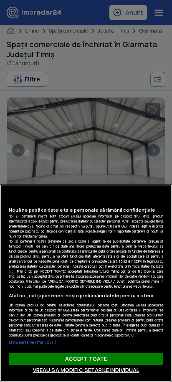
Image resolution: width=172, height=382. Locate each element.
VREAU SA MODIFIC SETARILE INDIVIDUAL (86, 370)
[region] (86, 283)
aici (12, 271)
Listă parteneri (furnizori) (32, 342)
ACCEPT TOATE (86, 358)
